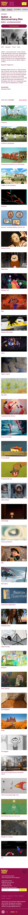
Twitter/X (21, 896)
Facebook (10, 896)
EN (3, 912)
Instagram (4, 896)
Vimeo (3, 898)
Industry (24, 9)
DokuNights (17, 9)
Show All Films (23, 100)
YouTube (8, 898)
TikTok (16, 896)
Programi (9, 9)
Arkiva (3, 9)
